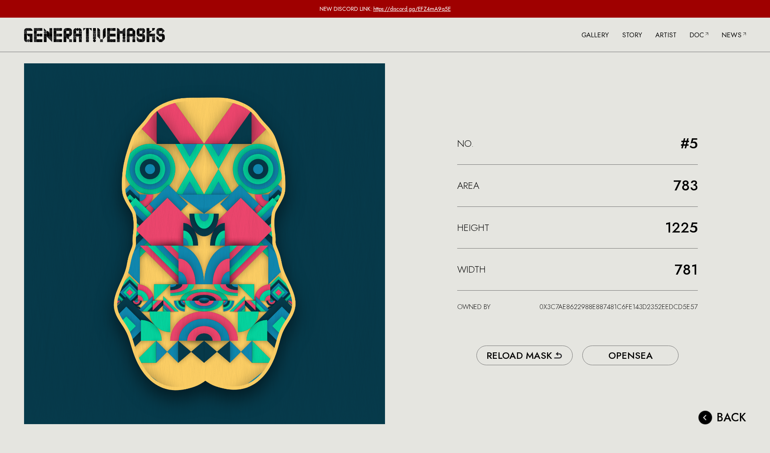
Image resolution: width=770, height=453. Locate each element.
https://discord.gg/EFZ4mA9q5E (412, 9)
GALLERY (595, 35)
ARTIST (666, 35)
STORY (632, 35)
